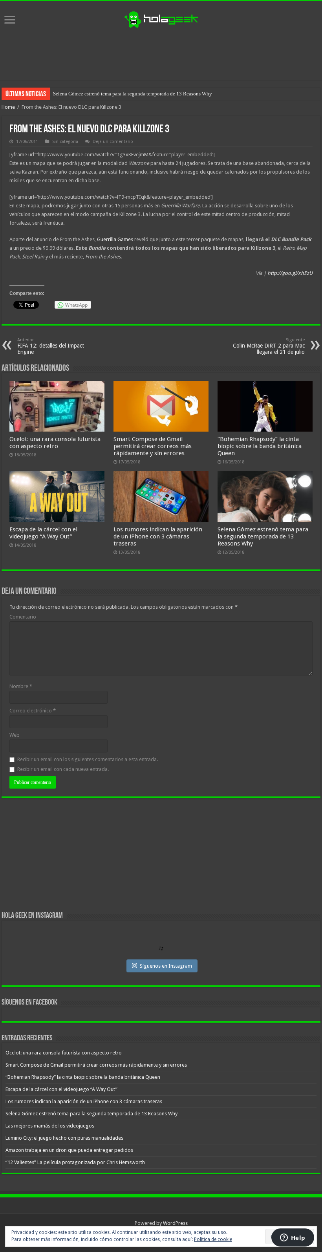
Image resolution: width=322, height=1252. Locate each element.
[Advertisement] (161, 54)
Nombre (20, 686)
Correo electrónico (32, 711)
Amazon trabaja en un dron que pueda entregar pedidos (69, 1150)
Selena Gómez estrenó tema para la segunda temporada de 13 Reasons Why (263, 536)
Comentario (22, 617)
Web (14, 735)
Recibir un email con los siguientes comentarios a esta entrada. (87, 759)
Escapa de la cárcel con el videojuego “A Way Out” (43, 533)
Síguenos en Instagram (166, 966)
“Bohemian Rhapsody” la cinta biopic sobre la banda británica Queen (260, 446)
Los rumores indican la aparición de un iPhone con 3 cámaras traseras (157, 536)
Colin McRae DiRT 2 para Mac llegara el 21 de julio (269, 346)
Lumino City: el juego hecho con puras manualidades (64, 1138)
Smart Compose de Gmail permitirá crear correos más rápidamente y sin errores (152, 446)
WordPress (175, 1223)
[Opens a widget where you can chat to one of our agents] (292, 1238)
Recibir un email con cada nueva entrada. (63, 769)
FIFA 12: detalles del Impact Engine (50, 346)
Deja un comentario (113, 141)
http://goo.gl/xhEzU (290, 273)
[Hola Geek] (161, 18)
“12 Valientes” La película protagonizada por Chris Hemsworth (75, 1162)
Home (8, 107)
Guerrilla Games (115, 239)
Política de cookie (213, 1239)
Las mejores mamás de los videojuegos (94, 94)
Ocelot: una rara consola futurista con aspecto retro (55, 443)
